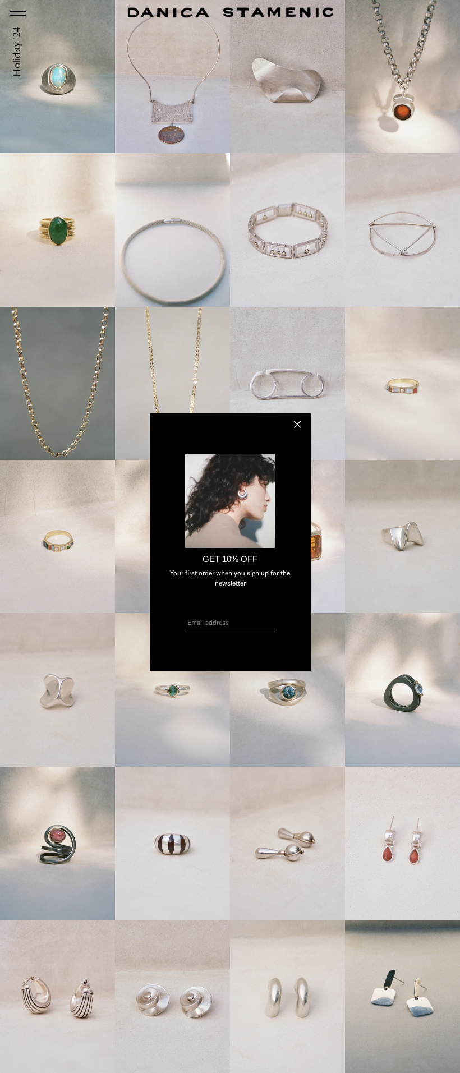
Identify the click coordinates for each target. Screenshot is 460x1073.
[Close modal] (297, 424)
